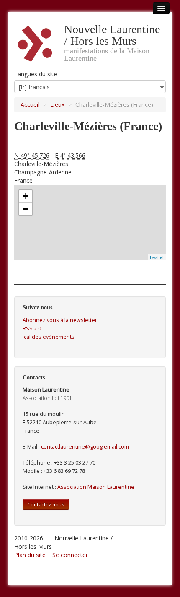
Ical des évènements (49, 336)
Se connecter (70, 555)
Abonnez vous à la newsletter (60, 320)
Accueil (30, 105)
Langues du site (35, 74)
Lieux (57, 105)
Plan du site (30, 555)
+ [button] (25, 196)
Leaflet (157, 257)
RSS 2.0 (32, 328)
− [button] (25, 209)
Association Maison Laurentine (95, 487)
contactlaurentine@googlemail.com (85, 446)
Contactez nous (45, 504)
